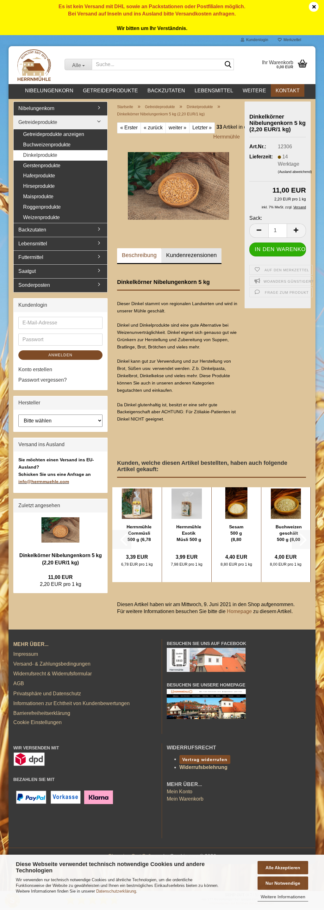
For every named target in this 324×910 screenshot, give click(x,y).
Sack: (255, 218)
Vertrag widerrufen (204, 759)
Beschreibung (139, 255)
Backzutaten (166, 90)
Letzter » (202, 127)
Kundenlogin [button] (256, 40)
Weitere (254, 90)
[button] (258, 231)
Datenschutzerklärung (116, 891)
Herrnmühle (226, 136)
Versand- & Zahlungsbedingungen (51, 664)
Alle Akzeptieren (282, 867)
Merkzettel (291, 40)
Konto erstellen (35, 369)
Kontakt (288, 90)
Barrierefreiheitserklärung (41, 713)
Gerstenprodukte (41, 165)
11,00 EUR (60, 577)
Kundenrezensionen (191, 255)
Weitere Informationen (283, 896)
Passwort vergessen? (42, 380)
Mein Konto (179, 791)
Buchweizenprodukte (47, 144)
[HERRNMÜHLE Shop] (34, 65)
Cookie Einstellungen (37, 722)
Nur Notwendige (282, 883)
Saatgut (27, 271)
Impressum (25, 654)
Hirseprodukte (39, 186)
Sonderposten (34, 285)
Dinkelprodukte (40, 155)
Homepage (239, 611)
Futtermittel (30, 257)
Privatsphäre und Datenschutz (47, 693)
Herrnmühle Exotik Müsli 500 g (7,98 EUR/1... (188, 533)
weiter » (177, 127)
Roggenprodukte (42, 207)
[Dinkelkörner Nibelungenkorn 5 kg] (178, 180)
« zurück (153, 127)
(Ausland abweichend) (295, 172)
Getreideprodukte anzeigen (53, 134)
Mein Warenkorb (185, 799)
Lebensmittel (214, 90)
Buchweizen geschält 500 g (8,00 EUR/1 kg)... (289, 533)
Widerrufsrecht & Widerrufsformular (52, 673)
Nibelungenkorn (49, 90)
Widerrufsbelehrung (203, 767)
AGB (18, 683)
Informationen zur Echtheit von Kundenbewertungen (71, 703)
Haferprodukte (39, 175)
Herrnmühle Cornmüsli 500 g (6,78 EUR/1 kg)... (139, 533)
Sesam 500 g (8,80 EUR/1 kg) (236, 533)
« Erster (129, 127)
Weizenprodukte (41, 217)
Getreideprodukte (110, 90)
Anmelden (60, 355)
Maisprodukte (38, 196)
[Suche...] (228, 65)
